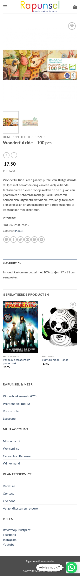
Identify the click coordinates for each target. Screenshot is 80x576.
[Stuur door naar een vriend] (27, 239)
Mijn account (11, 441)
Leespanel (9, 418)
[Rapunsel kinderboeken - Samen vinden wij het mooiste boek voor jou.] (40, 7)
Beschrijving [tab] (12, 262)
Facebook (9, 534)
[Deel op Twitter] (20, 239)
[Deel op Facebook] (13, 239)
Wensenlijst (11, 448)
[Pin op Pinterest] (34, 239)
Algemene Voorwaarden (40, 561)
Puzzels (39, 137)
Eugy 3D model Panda (55, 359)
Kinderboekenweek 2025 (20, 396)
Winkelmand (11, 463)
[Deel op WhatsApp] (6, 239)
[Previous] (9, 64)
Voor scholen (11, 411)
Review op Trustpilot (16, 530)
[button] (5, 6)
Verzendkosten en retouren (21, 508)
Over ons (9, 501)
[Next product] (6, 155)
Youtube (8, 544)
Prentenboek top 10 (16, 403)
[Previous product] (14, 155)
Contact (8, 493)
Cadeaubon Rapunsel (17, 456)
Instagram (10, 539)
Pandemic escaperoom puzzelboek (16, 361)
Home (7, 137)
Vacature (9, 486)
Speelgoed (22, 137)
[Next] (70, 64)
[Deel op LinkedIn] (41, 239)
